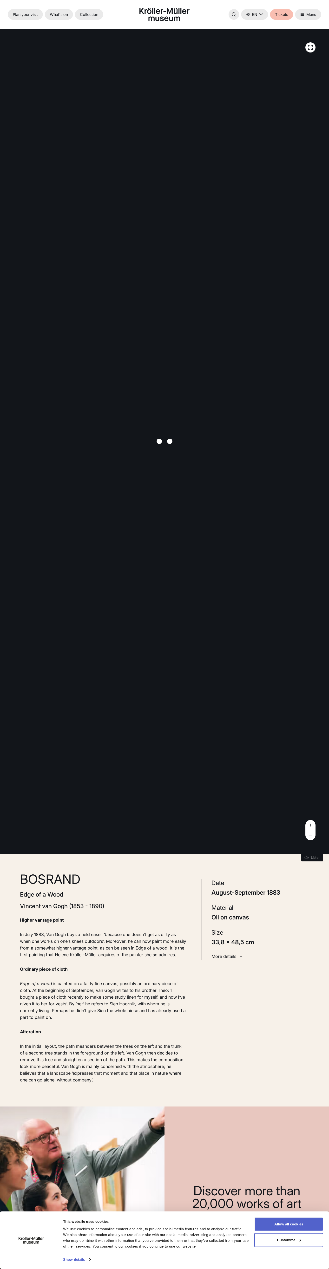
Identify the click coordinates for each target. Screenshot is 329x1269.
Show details (74, 1259)
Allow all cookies (288, 1224)
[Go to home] (164, 14)
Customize (286, 1240)
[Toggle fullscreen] (310, 47)
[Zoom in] (310, 825)
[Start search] (234, 14)
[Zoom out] (310, 835)
